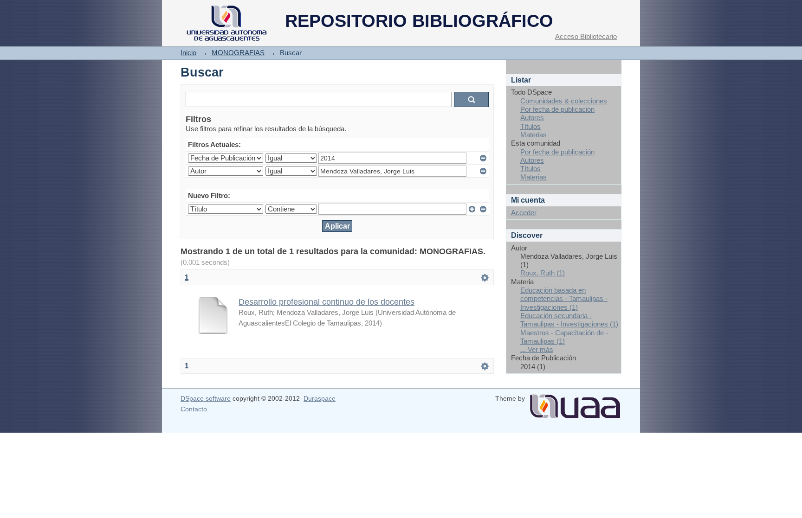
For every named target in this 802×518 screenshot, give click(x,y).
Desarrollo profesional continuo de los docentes (326, 302)
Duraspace (320, 398)
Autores (532, 118)
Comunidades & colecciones (563, 101)
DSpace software (206, 398)
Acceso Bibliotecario (586, 36)
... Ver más (536, 349)
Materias (533, 135)
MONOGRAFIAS (238, 53)
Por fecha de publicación (557, 109)
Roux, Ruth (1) (542, 273)
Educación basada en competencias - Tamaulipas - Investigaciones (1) (564, 298)
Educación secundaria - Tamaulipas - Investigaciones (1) (569, 320)
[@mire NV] (575, 402)
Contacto (194, 409)
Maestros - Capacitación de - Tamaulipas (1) (564, 337)
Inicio (188, 53)
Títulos (530, 126)
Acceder (524, 213)
